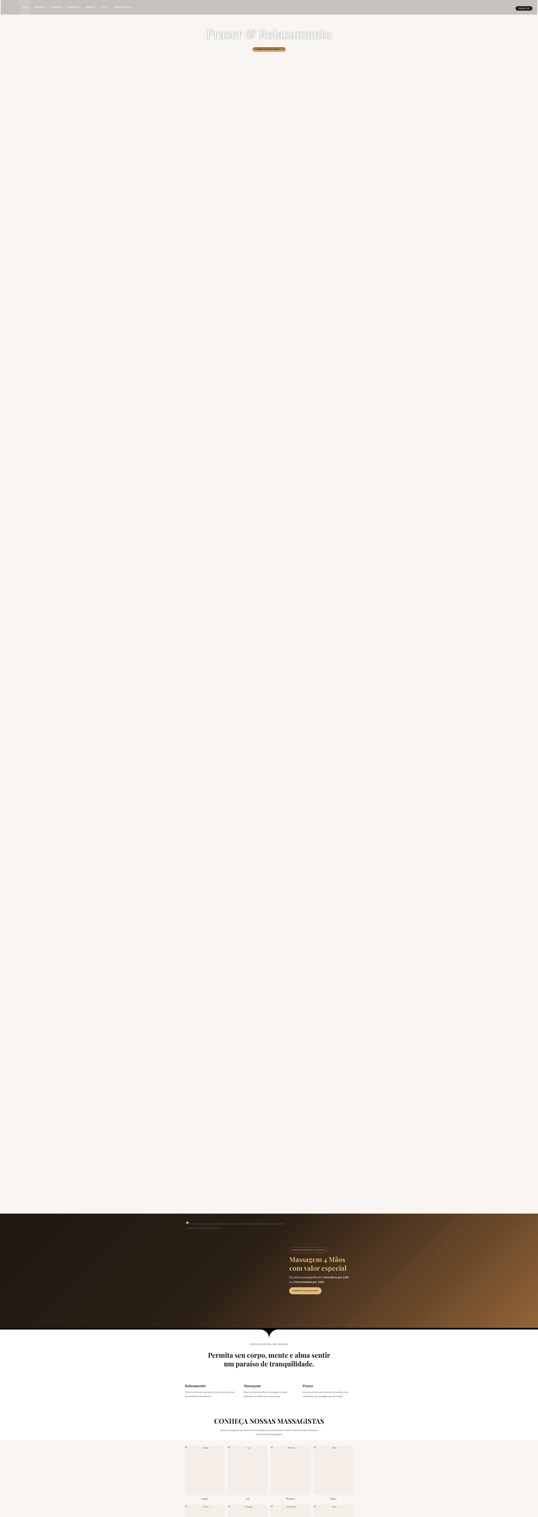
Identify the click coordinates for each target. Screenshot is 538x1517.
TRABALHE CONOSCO (122, 7)
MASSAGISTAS (73, 7)
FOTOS (104, 7)
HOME (24, 7)
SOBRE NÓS (90, 7)
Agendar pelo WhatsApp (305, 1291)
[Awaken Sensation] (10, 7)
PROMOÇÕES (39, 7)
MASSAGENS (56, 7)
